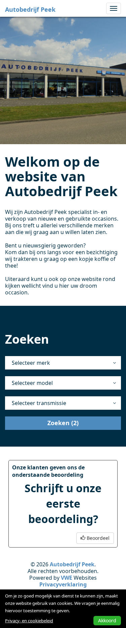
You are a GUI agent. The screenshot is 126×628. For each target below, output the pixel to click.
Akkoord (107, 620)
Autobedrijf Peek (30, 9)
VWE (66, 577)
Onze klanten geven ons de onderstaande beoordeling (48, 471)
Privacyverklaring (63, 584)
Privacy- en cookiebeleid (29, 621)
